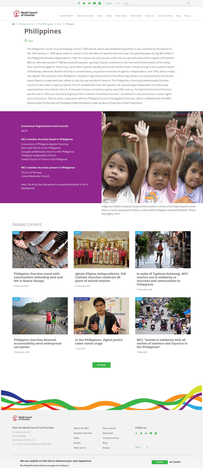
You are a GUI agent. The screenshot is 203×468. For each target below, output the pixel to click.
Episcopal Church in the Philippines (41, 147)
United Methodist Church (35, 176)
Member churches (85, 15)
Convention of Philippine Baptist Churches (45, 144)
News (99, 15)
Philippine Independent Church (38, 155)
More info (73, 465)
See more (101, 365)
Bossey (187, 15)
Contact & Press (165, 15)
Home (13, 24)
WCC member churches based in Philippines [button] (47, 139)
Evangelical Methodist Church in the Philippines (47, 151)
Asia (59, 24)
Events (109, 15)
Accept (159, 462)
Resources (150, 15)
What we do (121, 15)
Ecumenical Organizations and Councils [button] (44, 126)
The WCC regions (46, 24)
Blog (178, 15)
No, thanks (175, 462)
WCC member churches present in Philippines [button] (48, 167)
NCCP (24, 131)
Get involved (136, 15)
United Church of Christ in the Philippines (44, 159)
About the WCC (66, 15)
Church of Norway (31, 172)
